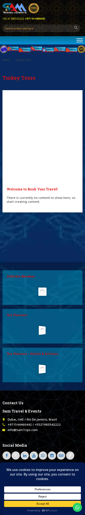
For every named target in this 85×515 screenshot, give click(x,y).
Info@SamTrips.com (23, 430)
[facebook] (6, 455)
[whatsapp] (43, 455)
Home (5, 60)
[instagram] (52, 455)
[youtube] (34, 455)
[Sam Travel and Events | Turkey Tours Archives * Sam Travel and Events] (20, 8)
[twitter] (16, 455)
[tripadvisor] (61, 455)
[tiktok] (70, 455)
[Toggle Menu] (79, 40)
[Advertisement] (42, 138)
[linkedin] (25, 455)
